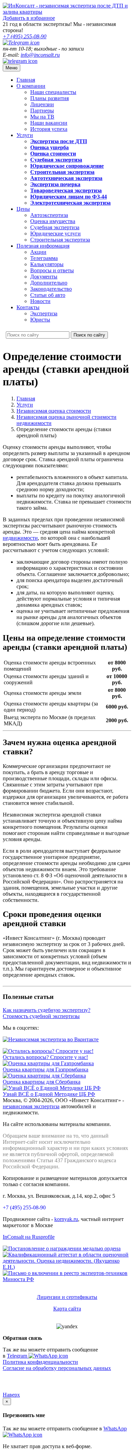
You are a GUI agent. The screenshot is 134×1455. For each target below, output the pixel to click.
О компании (30, 86)
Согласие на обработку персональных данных (57, 1368)
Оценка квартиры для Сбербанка (41, 1082)
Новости (40, 301)
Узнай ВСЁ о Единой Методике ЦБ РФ (49, 1094)
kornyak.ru (66, 1219)
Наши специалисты (53, 92)
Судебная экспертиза (54, 227)
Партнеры (42, 110)
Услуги (24, 135)
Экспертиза (43, 313)
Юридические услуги (55, 233)
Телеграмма (44, 258)
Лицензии (42, 104)
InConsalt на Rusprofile (29, 1237)
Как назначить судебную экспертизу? (46, 1010)
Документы (43, 276)
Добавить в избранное (29, 18)
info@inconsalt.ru (40, 55)
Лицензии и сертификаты (67, 1297)
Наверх (11, 1395)
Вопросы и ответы (52, 270)
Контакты (28, 307)
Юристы (40, 319)
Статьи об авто (47, 295)
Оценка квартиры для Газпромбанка (45, 1069)
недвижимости (20, 538)
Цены (23, 209)
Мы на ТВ (42, 117)
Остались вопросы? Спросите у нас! (45, 1057)
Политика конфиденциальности (40, 1362)
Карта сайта (67, 1309)
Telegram (18, 1356)
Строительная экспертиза (60, 240)
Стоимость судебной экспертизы (41, 1016)
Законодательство (51, 289)
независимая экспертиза (31, 1106)
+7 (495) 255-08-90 (24, 1207)
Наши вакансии (48, 123)
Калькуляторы (47, 264)
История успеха (48, 129)
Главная (25, 80)
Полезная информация (42, 246)
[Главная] (67, 12)
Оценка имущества (52, 221)
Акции (38, 252)
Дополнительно (48, 283)
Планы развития (49, 98)
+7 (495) (24, 36)
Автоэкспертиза (49, 215)
